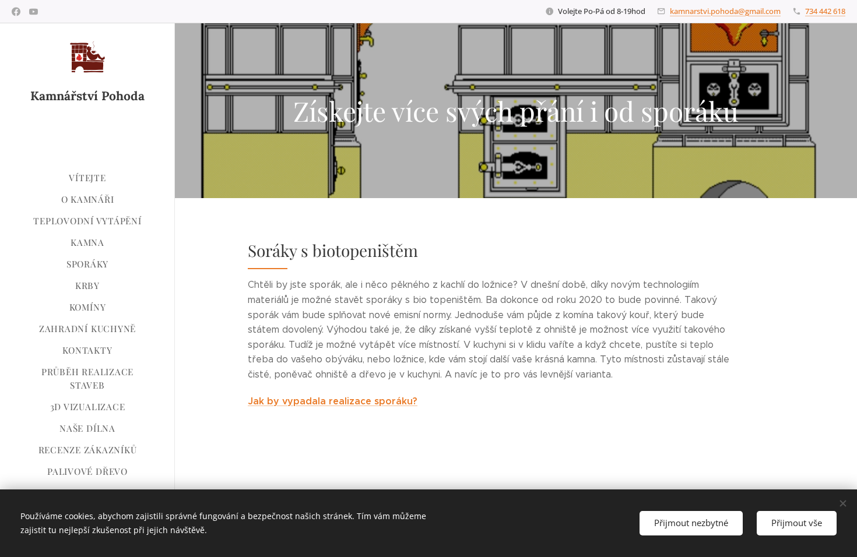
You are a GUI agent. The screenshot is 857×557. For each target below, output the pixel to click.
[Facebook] (16, 12)
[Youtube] (33, 12)
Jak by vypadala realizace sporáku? (332, 401)
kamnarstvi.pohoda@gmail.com (725, 11)
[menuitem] (87, 178)
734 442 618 (825, 11)
